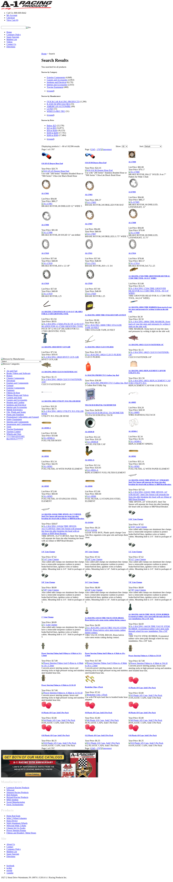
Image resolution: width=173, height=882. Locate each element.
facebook (10, 865)
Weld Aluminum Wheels (16, 823)
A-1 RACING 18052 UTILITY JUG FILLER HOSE (61, 401)
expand (50, 91)
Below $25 (51, 125)
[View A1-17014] (134, 263)
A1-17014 (132, 253)
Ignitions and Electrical (16, 405)
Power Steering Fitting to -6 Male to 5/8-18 (145, 656)
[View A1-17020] (90, 294)
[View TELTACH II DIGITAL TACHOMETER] (104, 413)
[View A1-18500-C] (135, 441)
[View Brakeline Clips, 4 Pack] (96, 695)
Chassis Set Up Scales (15, 828)
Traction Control (13, 431)
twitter (9, 868)
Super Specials (12, 37)
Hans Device (12, 821)
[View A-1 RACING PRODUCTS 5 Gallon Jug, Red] (106, 383)
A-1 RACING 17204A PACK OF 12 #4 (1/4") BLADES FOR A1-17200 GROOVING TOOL (62, 313)
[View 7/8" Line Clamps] (137, 590)
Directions (10, 47)
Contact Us (11, 44)
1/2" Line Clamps (135, 552)
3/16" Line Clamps (136, 519)
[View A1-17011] (90, 263)
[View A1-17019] (46, 294)
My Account (11, 15)
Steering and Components (17, 422)
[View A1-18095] (134, 412)
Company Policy (13, 34)
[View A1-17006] (46, 232)
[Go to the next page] (106, 149)
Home (9, 32)
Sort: (141, 146)
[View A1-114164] (91, 530)
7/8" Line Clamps (135, 582)
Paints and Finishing (15, 414)
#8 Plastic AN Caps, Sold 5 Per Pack (142, 713)
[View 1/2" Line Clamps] (137, 559)
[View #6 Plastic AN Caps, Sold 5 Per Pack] (102, 720)
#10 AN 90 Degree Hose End (95, 163)
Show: (118, 146)
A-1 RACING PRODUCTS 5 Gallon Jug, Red (102, 375)
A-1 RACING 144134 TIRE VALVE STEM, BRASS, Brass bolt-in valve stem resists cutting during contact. (105, 619)
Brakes (9, 376)
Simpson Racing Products (17, 792)
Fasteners (10, 390)
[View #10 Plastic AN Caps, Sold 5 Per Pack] (58, 743)
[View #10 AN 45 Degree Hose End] (55, 171)
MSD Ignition (12, 800)
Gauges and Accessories (16, 400)
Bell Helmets (12, 795)
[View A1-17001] (46, 203)
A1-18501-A (89, 460)
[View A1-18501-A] (91, 470)
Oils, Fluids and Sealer (16, 412)
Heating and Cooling (15, 402)
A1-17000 (132, 162)
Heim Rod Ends (13, 816)
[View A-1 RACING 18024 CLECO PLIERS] (103, 354)
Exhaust (9, 385)
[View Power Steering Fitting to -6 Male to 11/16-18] (61, 693)
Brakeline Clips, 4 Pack (94, 687)
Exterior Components (15, 388)
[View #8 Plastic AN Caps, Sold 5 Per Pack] (145, 720)
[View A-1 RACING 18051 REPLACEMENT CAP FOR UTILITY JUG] (150, 383)
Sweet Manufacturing (15, 802)
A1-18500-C (133, 431)
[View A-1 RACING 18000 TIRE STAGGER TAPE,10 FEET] (106, 327)
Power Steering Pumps (16, 830)
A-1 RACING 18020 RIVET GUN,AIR (55, 347)
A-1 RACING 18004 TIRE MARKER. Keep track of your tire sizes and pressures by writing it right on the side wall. (150, 309)
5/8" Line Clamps (48, 582)
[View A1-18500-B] (91, 442)
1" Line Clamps (47, 617)
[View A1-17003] (90, 202)
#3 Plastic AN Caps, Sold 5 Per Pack (142, 688)
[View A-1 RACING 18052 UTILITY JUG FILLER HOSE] (63, 413)
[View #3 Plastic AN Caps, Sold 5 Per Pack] (145, 695)
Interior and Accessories (16, 407)
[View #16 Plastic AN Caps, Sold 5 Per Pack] (146, 743)
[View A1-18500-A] (48, 438)
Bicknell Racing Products (17, 797)
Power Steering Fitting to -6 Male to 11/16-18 (58, 685)
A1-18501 (45, 456)
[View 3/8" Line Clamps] (93, 559)
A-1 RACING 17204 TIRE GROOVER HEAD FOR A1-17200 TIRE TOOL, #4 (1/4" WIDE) (149, 277)
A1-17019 (45, 283)
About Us (10, 844)
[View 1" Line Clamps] (49, 625)
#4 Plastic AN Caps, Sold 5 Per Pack (55, 713)
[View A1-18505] (46, 496)
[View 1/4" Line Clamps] (50, 559)
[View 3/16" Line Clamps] (138, 527)
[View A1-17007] (90, 234)
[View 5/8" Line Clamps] (50, 590)
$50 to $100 (52, 130)
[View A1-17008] (134, 233)
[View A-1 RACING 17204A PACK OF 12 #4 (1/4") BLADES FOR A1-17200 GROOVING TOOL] (63, 326)
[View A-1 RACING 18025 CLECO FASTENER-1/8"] (150, 355)
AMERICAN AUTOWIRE (59, 106)
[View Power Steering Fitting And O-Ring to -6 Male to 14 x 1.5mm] (63, 665)
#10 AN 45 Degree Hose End (52, 163)
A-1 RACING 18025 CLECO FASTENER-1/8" (146, 345)
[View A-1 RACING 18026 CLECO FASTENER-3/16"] (63, 382)
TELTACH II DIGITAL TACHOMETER (100, 405)
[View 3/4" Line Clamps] (93, 590)
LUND (50, 109)
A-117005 (132, 192)
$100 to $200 (52, 133)
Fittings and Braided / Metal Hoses (21, 833)
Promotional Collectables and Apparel (22, 417)
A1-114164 (89, 522)
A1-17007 (88, 224)
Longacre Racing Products (17, 787)
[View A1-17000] (134, 172)
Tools (8, 427)
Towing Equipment (14, 429)
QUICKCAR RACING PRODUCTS (63, 101)
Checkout (10, 18)
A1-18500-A (46, 428)
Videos (9, 42)
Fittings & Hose (13, 393)
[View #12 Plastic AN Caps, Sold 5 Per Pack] (102, 743)
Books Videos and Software (18, 373)
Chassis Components (15, 378)
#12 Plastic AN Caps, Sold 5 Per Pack (99, 735)
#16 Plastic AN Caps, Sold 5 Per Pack (143, 735)
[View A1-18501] (46, 466)
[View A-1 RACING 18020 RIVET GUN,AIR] (60, 357)
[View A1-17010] (46, 263)
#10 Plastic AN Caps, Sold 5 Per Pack (55, 735)
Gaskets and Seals (14, 397)
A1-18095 (132, 402)
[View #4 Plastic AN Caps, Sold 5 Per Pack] (58, 720)
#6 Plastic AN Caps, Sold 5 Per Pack (98, 713)
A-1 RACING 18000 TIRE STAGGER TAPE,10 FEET (105, 315)
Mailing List (11, 39)
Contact (9, 847)
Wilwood (10, 790)
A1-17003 (88, 195)
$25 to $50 (51, 128)
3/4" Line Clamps (92, 582)
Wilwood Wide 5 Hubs (16, 825)
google (9, 870)
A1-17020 (88, 283)
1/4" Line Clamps (48, 552)
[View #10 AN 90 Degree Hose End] (99, 170)
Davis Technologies (14, 804)
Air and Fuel (11, 371)
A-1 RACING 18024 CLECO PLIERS (99, 347)
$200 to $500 (52, 135)
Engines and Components (17, 383)
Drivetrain (10, 380)
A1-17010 (45, 253)
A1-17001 (45, 193)
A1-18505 (45, 486)
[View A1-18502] (134, 466)
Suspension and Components (18, 424)
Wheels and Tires (13, 434)
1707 (99, 149)
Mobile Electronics (14, 410)
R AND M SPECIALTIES (58, 104)
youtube (9, 873)
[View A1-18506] (90, 496)
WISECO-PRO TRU (56, 111)
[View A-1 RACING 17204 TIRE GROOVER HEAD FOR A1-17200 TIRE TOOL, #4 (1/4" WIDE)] (150, 293)
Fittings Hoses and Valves (17, 395)
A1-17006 (45, 225)
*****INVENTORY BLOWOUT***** (15, 437)
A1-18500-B (89, 432)
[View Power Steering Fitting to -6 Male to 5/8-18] (148, 663)
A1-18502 (132, 456)
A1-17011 (88, 253)
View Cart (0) (12, 20)
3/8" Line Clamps (92, 552)
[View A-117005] (134, 202)
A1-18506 (88, 486)
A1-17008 (132, 223)
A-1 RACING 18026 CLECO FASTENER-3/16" (59, 372)
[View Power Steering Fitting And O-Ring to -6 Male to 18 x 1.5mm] (106, 665)
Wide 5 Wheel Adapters (16, 818)
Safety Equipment (14, 419)
